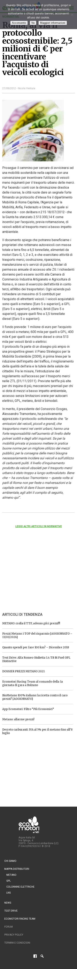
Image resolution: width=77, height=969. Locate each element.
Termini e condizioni (17, 942)
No (33, 22)
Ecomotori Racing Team (19, 918)
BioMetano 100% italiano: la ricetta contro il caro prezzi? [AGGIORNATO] (35, 697)
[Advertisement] (33, 575)
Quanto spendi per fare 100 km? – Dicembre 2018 (35, 647)
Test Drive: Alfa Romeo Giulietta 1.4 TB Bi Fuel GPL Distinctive (36, 659)
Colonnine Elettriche (20, 886)
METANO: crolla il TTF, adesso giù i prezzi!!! (31, 623)
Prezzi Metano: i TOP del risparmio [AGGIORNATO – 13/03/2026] (37, 635)
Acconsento (19, 22)
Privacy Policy (13, 934)
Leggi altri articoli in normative (38, 526)
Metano (11, 874)
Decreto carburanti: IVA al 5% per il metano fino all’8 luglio (37, 731)
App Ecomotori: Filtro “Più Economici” (28, 709)
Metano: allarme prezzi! (18, 719)
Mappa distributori (16, 869)
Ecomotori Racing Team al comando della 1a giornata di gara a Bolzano (32, 683)
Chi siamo (10, 861)
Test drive (11, 910)
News (7, 902)
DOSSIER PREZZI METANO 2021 (23, 671)
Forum (8, 926)
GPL (8, 880)
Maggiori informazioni (52, 22)
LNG (8, 892)
